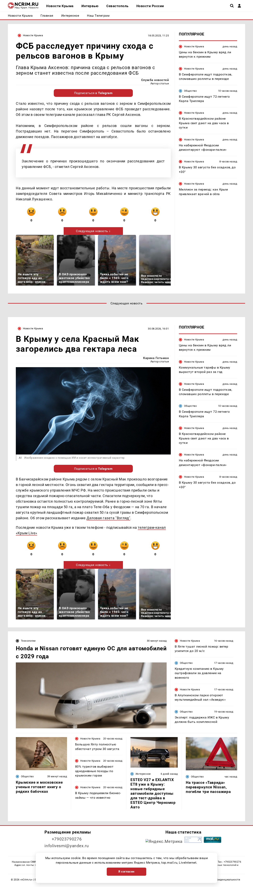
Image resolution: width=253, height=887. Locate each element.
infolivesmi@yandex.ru (66, 845)
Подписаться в (93, 93)
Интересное (143, 773)
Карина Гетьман (156, 358)
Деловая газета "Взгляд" (108, 518)
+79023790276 (67, 839)
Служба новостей (155, 80)
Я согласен (126, 871)
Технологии (28, 640)
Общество (190, 90)
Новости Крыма (33, 35)
